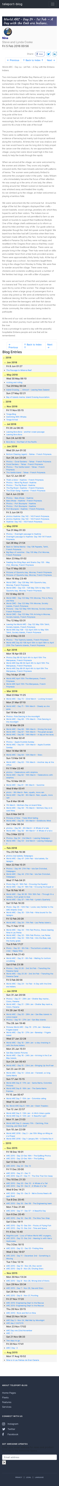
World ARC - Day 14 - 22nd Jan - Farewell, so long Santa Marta (28, 1074)
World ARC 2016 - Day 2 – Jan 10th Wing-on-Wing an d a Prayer (29, 1134)
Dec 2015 (11, 1148)
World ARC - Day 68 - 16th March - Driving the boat (29, 729)
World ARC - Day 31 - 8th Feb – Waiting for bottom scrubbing (28, 959)
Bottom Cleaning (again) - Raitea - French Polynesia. (29, 454)
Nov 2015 (11, 1273)
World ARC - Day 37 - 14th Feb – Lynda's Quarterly (28, 900)
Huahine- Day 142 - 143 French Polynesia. (24, 522)
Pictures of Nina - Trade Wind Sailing (22, 818)
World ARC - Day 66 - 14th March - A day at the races (30, 735)
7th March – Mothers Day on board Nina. (24, 805)
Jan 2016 (11, 991)
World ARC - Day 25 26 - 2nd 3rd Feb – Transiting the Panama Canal (29, 975)
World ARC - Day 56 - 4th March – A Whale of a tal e (29, 831)
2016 (8, 401)
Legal (28, 1477)
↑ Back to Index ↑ (33, 60)
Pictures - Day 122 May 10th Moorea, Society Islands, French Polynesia (29, 610)
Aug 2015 (11, 1352)
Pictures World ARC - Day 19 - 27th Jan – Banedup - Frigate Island (29, 1028)
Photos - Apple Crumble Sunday (20, 742)
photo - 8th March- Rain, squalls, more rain (25, 792)
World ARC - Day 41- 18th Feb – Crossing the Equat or (30, 887)
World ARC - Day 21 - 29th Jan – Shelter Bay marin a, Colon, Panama (29, 1005)
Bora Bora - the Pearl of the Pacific (21, 442)
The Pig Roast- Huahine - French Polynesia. (25, 488)
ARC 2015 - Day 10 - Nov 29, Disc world (24, 1266)
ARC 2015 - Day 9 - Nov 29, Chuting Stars (24, 1269)
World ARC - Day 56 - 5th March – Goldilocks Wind (28, 821)
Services (6, 1406)
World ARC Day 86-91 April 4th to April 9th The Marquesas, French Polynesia (27, 669)
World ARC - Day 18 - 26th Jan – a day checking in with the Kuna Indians (28, 1044)
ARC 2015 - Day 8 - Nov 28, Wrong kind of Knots (27, 1281)
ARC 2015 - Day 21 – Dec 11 (18, 1173)
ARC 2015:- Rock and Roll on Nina (21, 1313)
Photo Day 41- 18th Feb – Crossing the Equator (27, 884)
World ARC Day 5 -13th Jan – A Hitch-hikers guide (28, 1113)
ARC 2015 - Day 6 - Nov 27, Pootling (22, 1295)
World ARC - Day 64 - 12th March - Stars (24, 755)
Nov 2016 (11, 406)
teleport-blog (12, 4)
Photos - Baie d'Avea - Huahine (19, 498)
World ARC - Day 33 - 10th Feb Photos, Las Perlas (28, 935)
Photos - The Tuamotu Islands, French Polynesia (27, 640)
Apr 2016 (11, 649)
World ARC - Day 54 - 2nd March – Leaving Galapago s (29, 842)
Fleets (5, 1397)
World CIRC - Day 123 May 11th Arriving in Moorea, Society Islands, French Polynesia (28, 615)
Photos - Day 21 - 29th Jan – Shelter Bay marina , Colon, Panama (28, 1000)
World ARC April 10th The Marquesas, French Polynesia (26, 679)
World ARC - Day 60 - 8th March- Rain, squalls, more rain (29, 796)
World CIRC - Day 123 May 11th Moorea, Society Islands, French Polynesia (27, 604)
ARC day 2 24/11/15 (14, 1323)
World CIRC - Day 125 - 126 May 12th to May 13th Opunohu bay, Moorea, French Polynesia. (28, 589)
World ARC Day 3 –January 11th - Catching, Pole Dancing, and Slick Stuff (27, 1124)
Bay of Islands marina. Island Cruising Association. (28, 397)
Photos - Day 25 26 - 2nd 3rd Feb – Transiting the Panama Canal (28, 969)
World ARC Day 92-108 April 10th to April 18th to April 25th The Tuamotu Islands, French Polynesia (30, 644)
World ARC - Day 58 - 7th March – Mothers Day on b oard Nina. (29, 809)
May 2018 (12, 374)
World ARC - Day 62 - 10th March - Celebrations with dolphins (29, 776)
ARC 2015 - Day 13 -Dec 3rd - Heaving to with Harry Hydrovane (29, 1239)
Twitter (11, 1429)
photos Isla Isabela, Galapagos (19, 856)
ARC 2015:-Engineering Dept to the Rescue (25, 1303)
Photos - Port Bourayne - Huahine (21, 503)
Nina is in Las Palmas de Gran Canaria (22, 1360)
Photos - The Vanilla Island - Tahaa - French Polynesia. (25, 468)
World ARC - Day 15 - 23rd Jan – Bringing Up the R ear (30, 1065)
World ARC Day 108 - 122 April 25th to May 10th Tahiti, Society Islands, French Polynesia (27, 631)
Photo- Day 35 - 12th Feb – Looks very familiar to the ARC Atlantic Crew (29, 908)
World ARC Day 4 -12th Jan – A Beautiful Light (26, 1116)
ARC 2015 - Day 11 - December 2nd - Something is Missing (28, 1257)
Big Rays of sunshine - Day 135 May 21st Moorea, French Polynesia (28, 553)
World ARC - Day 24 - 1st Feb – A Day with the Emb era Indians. (28, 985)
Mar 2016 (11, 691)
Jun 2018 (11, 362)
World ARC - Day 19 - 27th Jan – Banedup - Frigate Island (28, 1033)
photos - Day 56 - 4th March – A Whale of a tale (27, 828)
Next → (51, 60)
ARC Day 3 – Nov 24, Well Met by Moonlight (25, 1320)
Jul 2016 (11, 424)
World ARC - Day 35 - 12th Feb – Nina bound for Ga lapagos (28, 913)
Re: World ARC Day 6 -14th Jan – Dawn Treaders (27, 1106)
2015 (8, 1143)
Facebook (12, 1434)
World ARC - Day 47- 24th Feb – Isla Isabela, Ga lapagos (27, 859)
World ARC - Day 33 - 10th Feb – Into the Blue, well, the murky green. (28, 939)
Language (39, 1477)
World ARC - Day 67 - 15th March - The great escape (29, 732)
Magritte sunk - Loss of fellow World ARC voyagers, (29, 1236)
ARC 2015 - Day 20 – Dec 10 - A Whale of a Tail (27, 1183)
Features (6, 1402)
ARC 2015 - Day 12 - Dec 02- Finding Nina (24, 1248)
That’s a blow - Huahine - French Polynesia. (25, 480)
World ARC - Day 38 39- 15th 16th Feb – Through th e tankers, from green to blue (30, 895)
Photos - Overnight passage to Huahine (23, 534)
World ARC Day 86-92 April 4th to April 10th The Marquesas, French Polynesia (27, 664)
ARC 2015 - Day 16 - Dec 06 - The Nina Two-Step (28, 1218)
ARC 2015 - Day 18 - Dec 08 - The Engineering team (29, 1203)
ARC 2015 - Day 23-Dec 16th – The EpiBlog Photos (28, 1156)
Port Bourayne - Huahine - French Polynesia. (25, 509)
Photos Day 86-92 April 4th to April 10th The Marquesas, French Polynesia (26, 658)
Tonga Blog (11, 414)
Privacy (18, 1477)
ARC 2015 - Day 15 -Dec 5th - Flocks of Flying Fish (28, 1225)
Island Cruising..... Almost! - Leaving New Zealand (27, 390)
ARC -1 (9, 1333)
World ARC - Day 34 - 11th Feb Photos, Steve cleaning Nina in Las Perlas (30, 931)
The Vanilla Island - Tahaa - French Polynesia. (26, 472)
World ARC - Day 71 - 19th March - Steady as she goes (28, 707)
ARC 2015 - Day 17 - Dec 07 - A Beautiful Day (26, 1211)
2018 (8, 357)
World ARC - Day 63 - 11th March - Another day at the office (30, 763)
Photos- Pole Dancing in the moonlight (23, 716)
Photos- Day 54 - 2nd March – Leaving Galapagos (28, 838)
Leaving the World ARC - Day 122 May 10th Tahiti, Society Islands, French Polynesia (28, 625)
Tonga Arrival (12, 420)
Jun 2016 (11, 446)
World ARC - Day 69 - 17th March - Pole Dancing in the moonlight (28, 720)
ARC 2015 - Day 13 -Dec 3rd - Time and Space (26, 1228)
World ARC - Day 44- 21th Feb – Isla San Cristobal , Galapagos (28, 875)
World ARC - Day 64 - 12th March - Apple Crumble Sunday (28, 746)
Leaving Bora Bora (14, 434)
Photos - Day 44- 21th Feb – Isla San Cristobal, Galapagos (26, 870)
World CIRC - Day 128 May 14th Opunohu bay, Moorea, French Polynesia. (26, 583)
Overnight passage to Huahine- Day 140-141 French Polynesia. (28, 538)
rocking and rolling (14, 382)
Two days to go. (13, 1341)
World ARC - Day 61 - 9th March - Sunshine (25, 785)
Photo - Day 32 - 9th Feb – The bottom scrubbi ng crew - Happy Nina (28, 949)
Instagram (12, 1423)
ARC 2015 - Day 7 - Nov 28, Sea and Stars (24, 1288)
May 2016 (12, 526)
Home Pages (9, 1392)
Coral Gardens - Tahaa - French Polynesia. (24, 464)
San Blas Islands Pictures (17, 1053)
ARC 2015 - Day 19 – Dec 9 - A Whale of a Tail (26, 1186)
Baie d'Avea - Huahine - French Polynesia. (24, 501)
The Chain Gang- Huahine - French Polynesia (25, 491)
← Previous (13, 60)
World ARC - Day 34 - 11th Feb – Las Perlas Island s (28, 922)
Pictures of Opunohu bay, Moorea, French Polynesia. (29, 572)
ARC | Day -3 (12, 1348)
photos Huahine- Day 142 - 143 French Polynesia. (28, 516)
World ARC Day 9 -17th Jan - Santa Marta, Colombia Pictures (29, 1084)
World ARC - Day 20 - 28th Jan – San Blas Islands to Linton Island (29, 1015)
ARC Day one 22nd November (19, 1330)
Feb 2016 (11, 848)
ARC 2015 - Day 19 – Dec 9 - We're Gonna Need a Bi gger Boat (29, 1194)
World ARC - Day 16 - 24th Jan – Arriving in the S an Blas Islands (29, 1056)
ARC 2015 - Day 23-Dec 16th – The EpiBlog (25, 1158)
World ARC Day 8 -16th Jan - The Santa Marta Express (26, 1089)
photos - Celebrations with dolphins (22, 772)
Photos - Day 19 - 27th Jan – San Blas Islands (26, 1020)
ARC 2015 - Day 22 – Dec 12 (18, 1166)
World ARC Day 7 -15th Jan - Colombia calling (26, 1098)
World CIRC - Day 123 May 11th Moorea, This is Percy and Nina (29, 599)
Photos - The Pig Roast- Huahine (20, 485)
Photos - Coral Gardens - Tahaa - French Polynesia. (29, 462)
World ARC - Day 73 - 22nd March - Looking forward (29, 699)
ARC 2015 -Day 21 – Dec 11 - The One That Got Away (29, 1176)
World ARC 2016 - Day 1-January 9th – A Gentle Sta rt (29, 1139)
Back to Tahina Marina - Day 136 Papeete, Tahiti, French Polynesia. (27, 548)
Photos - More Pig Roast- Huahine (21, 482)
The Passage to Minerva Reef (19, 370)
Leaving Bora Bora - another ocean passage (25, 432)
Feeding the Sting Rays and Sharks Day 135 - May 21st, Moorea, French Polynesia (28, 563)
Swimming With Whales (16, 417)
